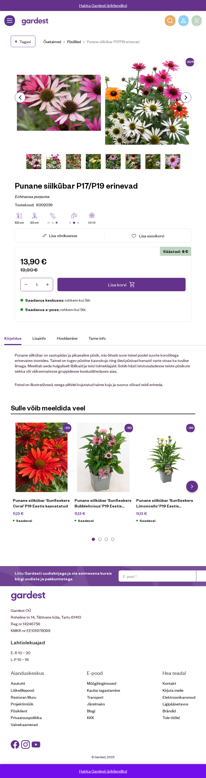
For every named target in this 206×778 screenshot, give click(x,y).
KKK (90, 717)
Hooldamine (67, 338)
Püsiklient (19, 710)
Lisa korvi (117, 284)
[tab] (15, 339)
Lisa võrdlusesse (63, 235)
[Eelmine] (20, 97)
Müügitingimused (101, 683)
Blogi (91, 710)
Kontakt (169, 683)
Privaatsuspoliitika (26, 717)
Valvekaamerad (24, 724)
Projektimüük (22, 703)
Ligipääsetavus (175, 703)
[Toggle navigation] (9, 20)
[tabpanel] (41, 475)
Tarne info (97, 338)
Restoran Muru (23, 697)
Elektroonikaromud (179, 697)
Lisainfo (39, 338)
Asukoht (18, 683)
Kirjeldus (12, 338)
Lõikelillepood (22, 690)
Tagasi (25, 41)
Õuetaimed (52, 41)
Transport (95, 697)
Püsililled (74, 41)
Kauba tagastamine (103, 690)
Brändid (169, 710)
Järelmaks (96, 703)
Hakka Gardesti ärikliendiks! (103, 5)
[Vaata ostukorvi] (197, 20)
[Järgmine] (186, 97)
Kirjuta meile (173, 690)
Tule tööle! (171, 717)
